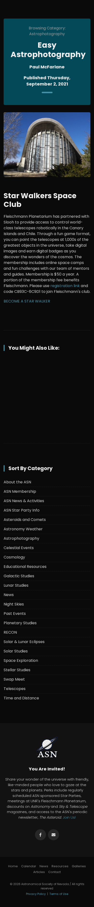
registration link (65, 286)
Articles (39, 872)
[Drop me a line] (53, 834)
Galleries (79, 866)
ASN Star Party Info (22, 510)
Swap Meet (14, 679)
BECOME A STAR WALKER (27, 301)
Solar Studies (16, 651)
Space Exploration (21, 660)
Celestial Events (19, 548)
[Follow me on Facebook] (40, 834)
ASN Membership (20, 491)
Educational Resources (25, 566)
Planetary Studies (20, 623)
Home (13, 866)
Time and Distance (21, 698)
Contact (54, 872)
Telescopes (15, 688)
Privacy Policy (36, 894)
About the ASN (17, 482)
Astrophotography (21, 538)
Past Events (15, 613)
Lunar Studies (16, 585)
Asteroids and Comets (25, 519)
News (9, 595)
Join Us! (69, 817)
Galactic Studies (19, 576)
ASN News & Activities (24, 501)
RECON (10, 632)
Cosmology (14, 557)
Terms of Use (58, 894)
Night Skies (14, 604)
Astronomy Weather (23, 529)
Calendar (28, 866)
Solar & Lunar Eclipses (24, 641)
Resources (60, 866)
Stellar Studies (17, 670)
